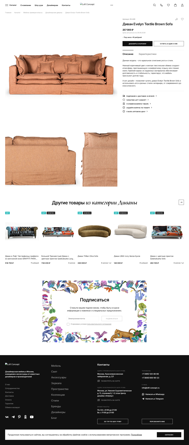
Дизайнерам (52, 5)
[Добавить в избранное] (182, 19)
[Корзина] (175, 5)
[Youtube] (31, 417)
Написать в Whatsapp (154, 394)
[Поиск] (154, 5)
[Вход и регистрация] (182, 5)
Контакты (66, 5)
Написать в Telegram (154, 399)
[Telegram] (13, 417)
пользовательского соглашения (99, 324)
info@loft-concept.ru (150, 388)
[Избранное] (168, 5)
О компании (25, 5)
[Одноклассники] (25, 417)
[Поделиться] (176, 19)
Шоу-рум (39, 5)
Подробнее (136, 434)
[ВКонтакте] (7, 417)
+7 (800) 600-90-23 (150, 378)
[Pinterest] (19, 417)
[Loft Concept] (94, 5)
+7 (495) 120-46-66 (150, 374)
